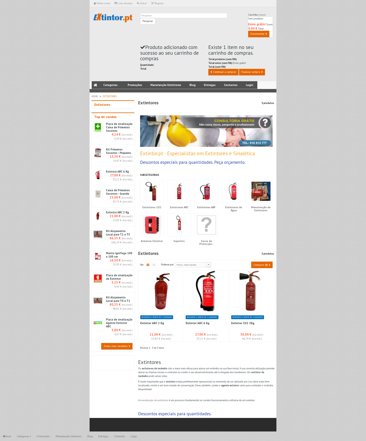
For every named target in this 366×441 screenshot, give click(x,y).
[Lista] (154, 265)
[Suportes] (179, 225)
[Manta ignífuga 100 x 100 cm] (97, 256)
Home (95, 96)
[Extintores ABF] (206, 191)
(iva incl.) (127, 138)
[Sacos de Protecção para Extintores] (206, 225)
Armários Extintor (152, 241)
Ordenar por (167, 264)
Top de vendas (105, 117)
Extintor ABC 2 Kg (117, 212)
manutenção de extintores (154, 400)
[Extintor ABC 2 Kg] (97, 215)
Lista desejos (125, 3)
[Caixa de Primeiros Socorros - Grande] (97, 193)
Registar (159, 3)
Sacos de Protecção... (206, 243)
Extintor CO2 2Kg (242, 323)
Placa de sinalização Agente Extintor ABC (119, 323)
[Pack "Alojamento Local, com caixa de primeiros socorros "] (97, 234)
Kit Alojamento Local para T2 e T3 (118, 232)
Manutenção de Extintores (260, 209)
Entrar (143, 3)
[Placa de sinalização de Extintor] (97, 278)
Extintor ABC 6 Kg (117, 171)
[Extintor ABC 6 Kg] (97, 174)
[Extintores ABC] (179, 191)
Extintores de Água (233, 209)
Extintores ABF (206, 207)
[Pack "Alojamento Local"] (97, 300)
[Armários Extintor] (152, 225)
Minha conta (103, 3)
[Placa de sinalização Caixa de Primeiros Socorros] (97, 127)
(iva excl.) (127, 134)
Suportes (179, 241)
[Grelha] (148, 265)
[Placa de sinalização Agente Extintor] (97, 322)
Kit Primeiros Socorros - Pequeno (118, 151)
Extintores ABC (179, 207)
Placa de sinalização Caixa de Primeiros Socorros (119, 127)
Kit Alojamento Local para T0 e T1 (118, 299)
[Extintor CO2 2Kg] (252, 290)
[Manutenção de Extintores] (261, 191)
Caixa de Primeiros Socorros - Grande (118, 192)
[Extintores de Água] (233, 191)
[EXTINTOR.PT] (112, 17)
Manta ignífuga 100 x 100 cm (119, 254)
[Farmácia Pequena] (97, 152)
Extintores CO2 (151, 207)
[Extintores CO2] (152, 191)
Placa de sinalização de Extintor (119, 277)
